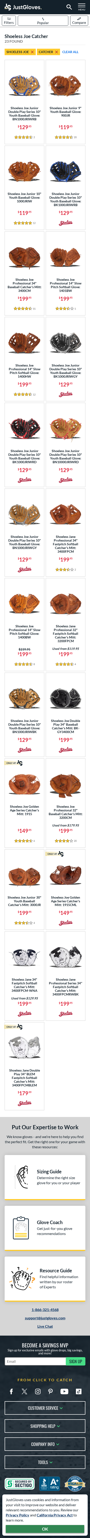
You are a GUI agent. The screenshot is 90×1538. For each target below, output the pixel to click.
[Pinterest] (50, 1391)
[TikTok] (78, 1391)
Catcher (46, 52)
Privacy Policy (17, 1515)
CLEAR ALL (70, 52)
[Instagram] (38, 1391)
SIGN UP (75, 1361)
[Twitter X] (24, 1391)
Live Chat (45, 1326)
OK (45, 1529)
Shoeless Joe (17, 52)
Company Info (43, 1443)
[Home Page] (23, 7)
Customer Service (43, 1407)
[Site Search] (68, 7)
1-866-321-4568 (45, 1309)
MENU (83, 8)
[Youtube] (64, 1391)
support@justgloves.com (45, 1318)
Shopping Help (42, 1425)
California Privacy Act (55, 1515)
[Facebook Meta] (11, 1391)
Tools (43, 1462)
